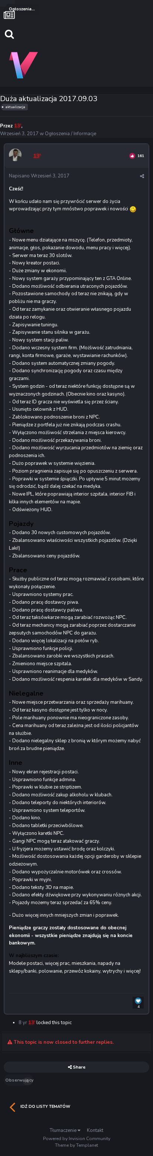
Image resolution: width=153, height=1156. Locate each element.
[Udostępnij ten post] (142, 176)
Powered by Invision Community (76, 1139)
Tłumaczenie (64, 1130)
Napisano (39, 176)
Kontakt (95, 1130)
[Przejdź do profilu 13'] (16, 156)
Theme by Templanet (76, 1145)
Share (78, 1067)
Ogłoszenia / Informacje (70, 133)
